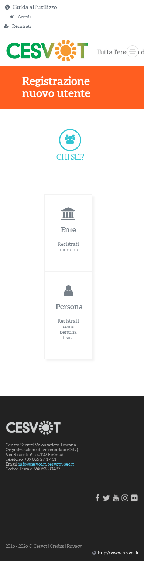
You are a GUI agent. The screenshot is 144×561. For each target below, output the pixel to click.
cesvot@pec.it (61, 464)
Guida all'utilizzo (35, 7)
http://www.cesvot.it (118, 552)
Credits (57, 546)
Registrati (21, 26)
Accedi (24, 16)
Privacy (74, 546)
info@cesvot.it (32, 464)
